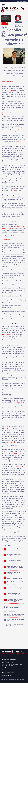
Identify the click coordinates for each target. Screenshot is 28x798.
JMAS (20, 345)
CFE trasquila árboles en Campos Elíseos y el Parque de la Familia (14, 578)
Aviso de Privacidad (6, 675)
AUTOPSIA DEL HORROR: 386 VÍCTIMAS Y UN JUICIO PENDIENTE (14, 610)
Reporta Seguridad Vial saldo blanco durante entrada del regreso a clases (15, 594)
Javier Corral (6, 240)
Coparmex (15, 453)
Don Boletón (13, 442)
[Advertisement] (11, 639)
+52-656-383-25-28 (7, 670)
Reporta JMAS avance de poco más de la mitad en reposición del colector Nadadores (15, 583)
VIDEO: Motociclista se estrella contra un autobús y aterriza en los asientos (15, 561)
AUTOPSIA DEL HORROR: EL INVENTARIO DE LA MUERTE (14, 625)
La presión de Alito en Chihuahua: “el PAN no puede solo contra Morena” (15, 550)
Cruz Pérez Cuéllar (17, 466)
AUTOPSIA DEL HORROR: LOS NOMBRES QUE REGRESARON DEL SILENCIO (14, 615)
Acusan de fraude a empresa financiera (13, 573)
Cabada (8, 428)
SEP (14, 190)
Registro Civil (19, 402)
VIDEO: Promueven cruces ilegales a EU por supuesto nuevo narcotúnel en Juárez (16, 600)
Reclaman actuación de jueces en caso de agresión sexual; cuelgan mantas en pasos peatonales (14, 589)
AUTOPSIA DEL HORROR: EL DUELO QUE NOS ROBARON (14, 620)
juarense (11, 90)
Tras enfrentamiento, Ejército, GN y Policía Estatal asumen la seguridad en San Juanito (15, 567)
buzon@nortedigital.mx (8, 672)
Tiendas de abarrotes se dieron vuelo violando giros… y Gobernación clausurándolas (14, 556)
